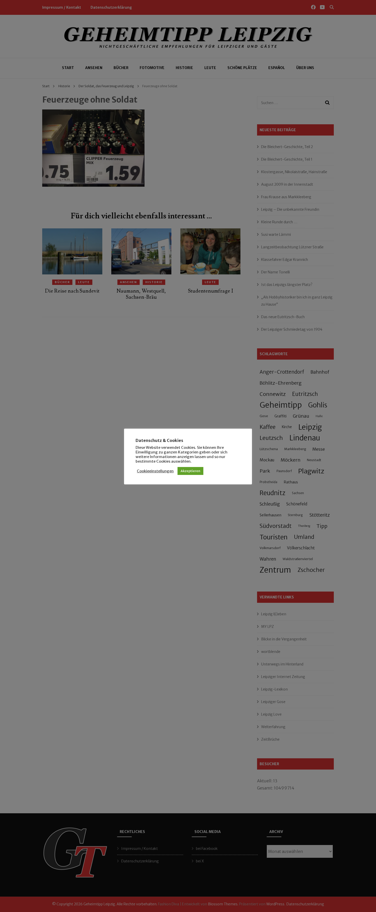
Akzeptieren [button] (190, 471)
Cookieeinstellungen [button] (155, 471)
